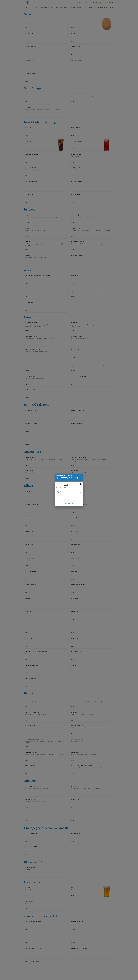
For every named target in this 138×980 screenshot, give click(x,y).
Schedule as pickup (69, 503)
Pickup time (59, 491)
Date (58, 497)
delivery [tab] (59, 484)
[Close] (81, 484)
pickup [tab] (66, 484)
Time (72, 498)
